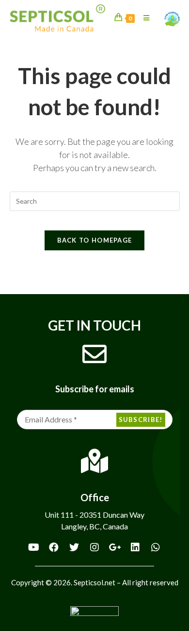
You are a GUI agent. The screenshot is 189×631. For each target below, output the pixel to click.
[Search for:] (95, 200)
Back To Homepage (94, 240)
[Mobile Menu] (143, 18)
